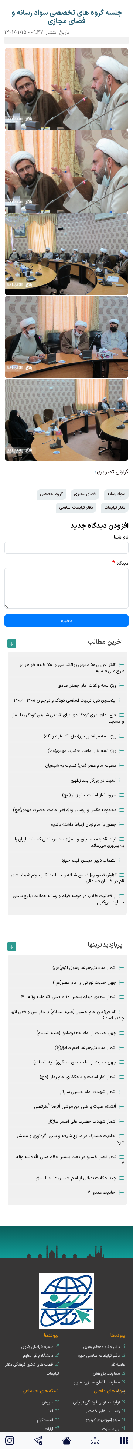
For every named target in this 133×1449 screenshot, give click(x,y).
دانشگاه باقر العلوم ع (36, 1356)
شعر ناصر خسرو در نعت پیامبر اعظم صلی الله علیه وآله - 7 (69, 1160)
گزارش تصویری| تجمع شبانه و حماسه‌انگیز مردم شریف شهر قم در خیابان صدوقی (67, 878)
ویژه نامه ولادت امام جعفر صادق (87, 685)
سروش (47, 1402)
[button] (66, 89)
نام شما (121, 537)
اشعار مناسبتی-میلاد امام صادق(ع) (85, 1048)
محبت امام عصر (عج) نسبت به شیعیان (80, 765)
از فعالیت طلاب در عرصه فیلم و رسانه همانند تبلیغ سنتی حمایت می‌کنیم (68, 899)
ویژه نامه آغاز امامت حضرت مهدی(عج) (82, 750)
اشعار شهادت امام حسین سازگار (88, 1092)
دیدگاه (122, 563)
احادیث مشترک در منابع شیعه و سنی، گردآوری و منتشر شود (70, 1139)
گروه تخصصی (51, 494)
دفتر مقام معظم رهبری (101, 1347)
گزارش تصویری (113, 472)
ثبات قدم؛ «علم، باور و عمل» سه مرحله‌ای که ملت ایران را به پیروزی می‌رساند (69, 842)
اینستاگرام (45, 1420)
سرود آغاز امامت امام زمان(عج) (89, 795)
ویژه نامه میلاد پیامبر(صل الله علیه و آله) (80, 736)
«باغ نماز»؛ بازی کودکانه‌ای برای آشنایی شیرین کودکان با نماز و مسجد (68, 718)
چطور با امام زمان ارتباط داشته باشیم (83, 824)
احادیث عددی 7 (102, 1192)
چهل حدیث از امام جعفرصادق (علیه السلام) (76, 1033)
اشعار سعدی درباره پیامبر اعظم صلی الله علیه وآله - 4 (68, 997)
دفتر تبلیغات (115, 507)
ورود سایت (111, 1429)
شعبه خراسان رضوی (37, 1347)
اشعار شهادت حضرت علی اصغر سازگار (82, 1121)
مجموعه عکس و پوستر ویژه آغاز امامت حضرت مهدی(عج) (64, 810)
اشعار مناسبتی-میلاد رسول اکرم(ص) (84, 968)
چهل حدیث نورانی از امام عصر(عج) (84, 982)
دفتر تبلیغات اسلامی (76, 507)
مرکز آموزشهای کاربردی (102, 1420)
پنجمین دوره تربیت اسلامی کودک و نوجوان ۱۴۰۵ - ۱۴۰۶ (65, 700)
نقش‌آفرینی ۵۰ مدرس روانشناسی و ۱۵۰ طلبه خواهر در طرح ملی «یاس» (72, 668)
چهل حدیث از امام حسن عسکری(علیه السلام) (74, 1062)
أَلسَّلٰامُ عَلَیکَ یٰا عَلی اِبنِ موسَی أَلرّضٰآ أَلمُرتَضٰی (75, 1106)
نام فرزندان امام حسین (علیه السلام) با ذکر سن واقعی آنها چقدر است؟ (67, 1015)
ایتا (50, 1411)
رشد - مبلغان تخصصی (102, 1411)
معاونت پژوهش (106, 1373)
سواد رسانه (116, 494)
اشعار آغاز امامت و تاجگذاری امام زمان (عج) (78, 1077)
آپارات (49, 1429)
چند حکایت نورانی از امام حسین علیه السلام (76, 1178)
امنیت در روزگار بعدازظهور (93, 780)
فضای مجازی (85, 494)
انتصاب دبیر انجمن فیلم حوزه (89, 860)
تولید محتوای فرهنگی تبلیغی (96, 1402)
